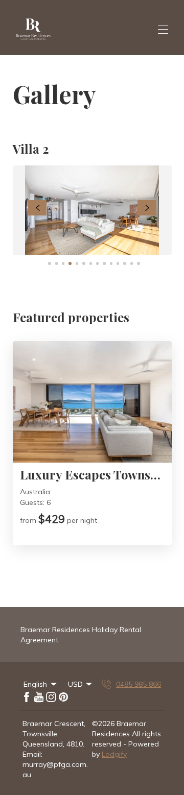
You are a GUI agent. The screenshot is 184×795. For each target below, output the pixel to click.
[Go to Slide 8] (97, 263)
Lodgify (114, 754)
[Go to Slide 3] (63, 263)
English (35, 684)
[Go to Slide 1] (49, 263)
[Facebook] (26, 697)
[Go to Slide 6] (83, 263)
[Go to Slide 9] (104, 263)
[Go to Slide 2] (56, 263)
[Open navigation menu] (163, 30)
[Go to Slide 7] (90, 263)
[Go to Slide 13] (131, 263)
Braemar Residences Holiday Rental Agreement (80, 634)
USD (75, 684)
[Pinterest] (63, 697)
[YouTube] (39, 697)
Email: (32, 754)
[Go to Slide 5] (77, 263)
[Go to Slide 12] (124, 263)
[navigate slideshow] (37, 207)
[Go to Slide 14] (138, 263)
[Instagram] (51, 697)
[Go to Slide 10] (111, 263)
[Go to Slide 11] (118, 263)
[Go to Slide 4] (69, 263)
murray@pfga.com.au (55, 769)
